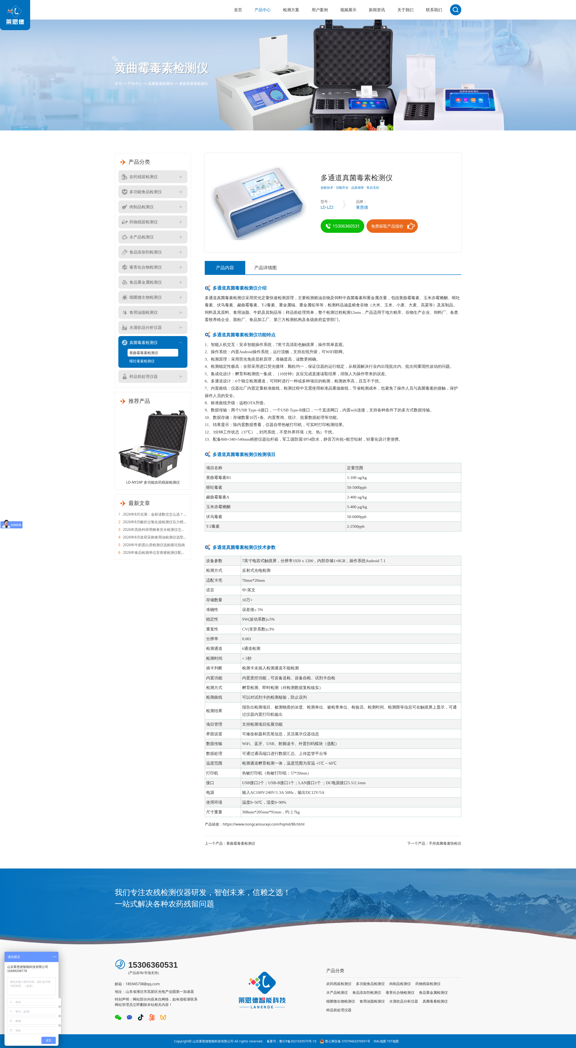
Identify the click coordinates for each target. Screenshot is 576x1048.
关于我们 (405, 9)
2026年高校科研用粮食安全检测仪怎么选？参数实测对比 (151, 529)
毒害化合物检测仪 (145, 267)
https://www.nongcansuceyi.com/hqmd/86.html (263, 824)
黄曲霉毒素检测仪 (193, 83)
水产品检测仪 (141, 237)
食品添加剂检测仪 (145, 252)
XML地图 (380, 1041)
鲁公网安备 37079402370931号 (347, 1041)
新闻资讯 (377, 9)
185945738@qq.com (143, 983)
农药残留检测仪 (143, 176)
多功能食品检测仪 (145, 191)
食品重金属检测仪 (145, 282)
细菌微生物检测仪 (145, 297)
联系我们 (434, 9)
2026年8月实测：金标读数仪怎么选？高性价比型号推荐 (152, 514)
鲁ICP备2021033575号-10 (297, 1041)
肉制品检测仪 (141, 206)
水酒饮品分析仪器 (145, 327)
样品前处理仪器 (143, 376)
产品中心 (262, 9)
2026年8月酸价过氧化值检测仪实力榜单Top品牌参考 (152, 522)
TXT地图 (393, 1041)
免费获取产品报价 (387, 226)
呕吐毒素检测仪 (142, 361)
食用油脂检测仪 (143, 312)
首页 (238, 9)
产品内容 (225, 268)
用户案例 (320, 9)
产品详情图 (265, 268)
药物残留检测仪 (143, 221)
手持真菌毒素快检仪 (445, 843)
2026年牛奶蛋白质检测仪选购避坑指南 (151, 544)
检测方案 (291, 9)
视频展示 (348, 9)
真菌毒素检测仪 (160, 83)
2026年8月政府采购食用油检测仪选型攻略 (152, 537)
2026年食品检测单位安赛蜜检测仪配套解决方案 (151, 552)
